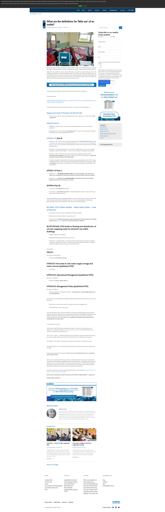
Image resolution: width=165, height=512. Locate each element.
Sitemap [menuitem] (71, 502)
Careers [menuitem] (46, 483)
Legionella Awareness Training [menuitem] (90, 491)
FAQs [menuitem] (46, 489)
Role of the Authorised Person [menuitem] (90, 485)
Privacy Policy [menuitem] (48, 502)
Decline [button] (85, 6)
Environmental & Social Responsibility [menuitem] (53, 485)
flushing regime (86, 149)
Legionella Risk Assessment (108, 133)
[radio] (110, 66)
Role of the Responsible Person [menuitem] (90, 483)
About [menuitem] (83, 10)
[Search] (120, 27)
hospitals (52, 359)
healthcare (69, 329)
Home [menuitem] (78, 10)
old (71, 359)
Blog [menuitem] (104, 480)
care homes (76, 329)
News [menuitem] (104, 483)
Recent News (105, 131)
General (104, 127)
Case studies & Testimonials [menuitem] (51, 487)
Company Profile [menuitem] (48, 480)
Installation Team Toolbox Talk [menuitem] (90, 493)
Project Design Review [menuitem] (69, 483)
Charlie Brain (76, 447)
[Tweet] (44, 24)
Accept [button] (80, 6)
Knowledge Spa (33, 13)
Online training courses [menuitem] (88, 482)
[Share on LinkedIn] (44, 27)
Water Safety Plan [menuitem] (68, 487)
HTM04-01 (51, 138)
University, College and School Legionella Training (82, 444)
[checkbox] (110, 67)
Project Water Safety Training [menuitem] (90, 487)
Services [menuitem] (97, 10)
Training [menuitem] (104, 10)
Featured (104, 129)
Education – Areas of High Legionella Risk (58, 444)
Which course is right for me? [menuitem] (90, 480)
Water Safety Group (55, 144)
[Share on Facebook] (44, 21)
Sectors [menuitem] (90, 10)
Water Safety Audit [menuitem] (68, 485)
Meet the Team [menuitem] (48, 482)
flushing (59, 346)
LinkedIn (69, 27)
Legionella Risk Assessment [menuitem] (70, 480)
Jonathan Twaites (51, 447)
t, (83, 143)
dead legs (59, 220)
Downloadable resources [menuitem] (108, 485)
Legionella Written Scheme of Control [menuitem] (71, 490)
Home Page (104, 136)
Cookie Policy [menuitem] (56, 502)
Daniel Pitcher (51, 27)
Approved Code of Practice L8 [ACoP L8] (64, 113)
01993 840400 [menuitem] (130, 10)
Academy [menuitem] (105, 482)
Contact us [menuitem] (122, 10)
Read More (49, 458)
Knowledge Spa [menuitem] (113, 10)
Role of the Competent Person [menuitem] (90, 489)
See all (101, 137)
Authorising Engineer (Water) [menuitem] (70, 482)
